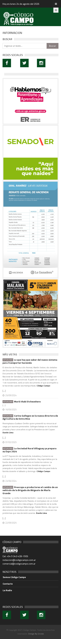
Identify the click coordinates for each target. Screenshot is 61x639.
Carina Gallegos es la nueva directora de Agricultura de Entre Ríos (30, 417)
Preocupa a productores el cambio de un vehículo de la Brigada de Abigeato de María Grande (30, 490)
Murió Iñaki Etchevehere (22, 401)
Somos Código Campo (14, 577)
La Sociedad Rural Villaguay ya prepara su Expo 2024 (29, 450)
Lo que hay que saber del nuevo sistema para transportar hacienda (30, 361)
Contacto (8, 583)
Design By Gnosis (36, 633)
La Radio (7, 590)
